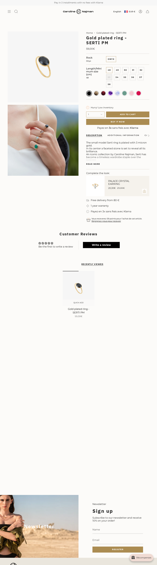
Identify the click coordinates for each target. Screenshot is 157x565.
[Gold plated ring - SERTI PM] (78, 288)
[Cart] (147, 11)
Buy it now (118, 122)
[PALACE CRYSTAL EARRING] (95, 186)
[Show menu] (9, 11)
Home (89, 32)
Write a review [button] (101, 244)
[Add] (144, 191)
